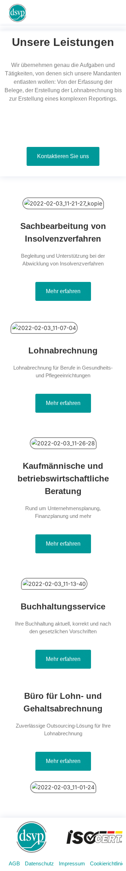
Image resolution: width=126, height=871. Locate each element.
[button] (110, 13)
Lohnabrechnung (63, 350)
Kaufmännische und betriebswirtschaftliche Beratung (63, 478)
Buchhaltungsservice (63, 606)
